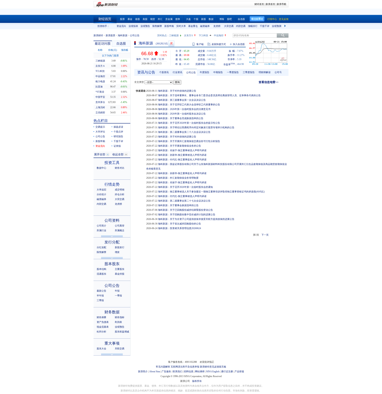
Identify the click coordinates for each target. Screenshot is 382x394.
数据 (211, 19)
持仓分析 (119, 194)
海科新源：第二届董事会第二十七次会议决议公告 (184, 200)
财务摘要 (101, 317)
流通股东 (101, 273)
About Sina (154, 371)
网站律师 (200, 371)
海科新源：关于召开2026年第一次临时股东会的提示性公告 (189, 123)
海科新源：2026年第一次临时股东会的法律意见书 (184, 109)
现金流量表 (103, 326)
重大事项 (112, 343)
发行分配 (112, 242)
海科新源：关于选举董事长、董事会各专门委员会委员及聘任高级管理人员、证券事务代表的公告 (209, 95)
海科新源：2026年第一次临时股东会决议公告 (182, 113)
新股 (203, 19)
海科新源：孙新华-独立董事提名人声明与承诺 (182, 173)
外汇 (160, 19)
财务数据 (112, 312)
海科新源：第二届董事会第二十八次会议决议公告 (184, 132)
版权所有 (197, 381)
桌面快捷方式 (218, 44)
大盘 (188, 19)
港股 (137, 19)
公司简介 (101, 225)
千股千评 (264, 26)
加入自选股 (239, 44)
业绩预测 (276, 26)
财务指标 (119, 317)
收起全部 (118, 154)
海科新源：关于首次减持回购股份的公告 (179, 223)
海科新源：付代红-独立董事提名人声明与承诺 (182, 159)
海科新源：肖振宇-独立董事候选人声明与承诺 (182, 150)
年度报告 (204, 72)
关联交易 (119, 348)
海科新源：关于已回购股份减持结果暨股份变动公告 (185, 210)
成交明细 (119, 189)
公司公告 (100, 136)
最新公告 (101, 290)
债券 (177, 19)
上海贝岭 (100, 107)
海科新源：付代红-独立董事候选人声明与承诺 (182, 196)
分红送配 (101, 247)
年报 (117, 290)
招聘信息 (188, 371)
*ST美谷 (100, 91)
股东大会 (101, 348)
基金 (130, 19)
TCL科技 (203, 35)
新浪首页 (270, 4)
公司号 (278, 72)
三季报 (100, 300)
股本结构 (101, 269)
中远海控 (218, 35)
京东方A (188, 35)
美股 (145, 19)
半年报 (100, 295)
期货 (152, 19)
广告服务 (166, 371)
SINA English (212, 371)
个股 (196, 19)
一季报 (118, 295)
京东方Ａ (100, 66)
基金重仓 (193, 26)
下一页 (265, 234)
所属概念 (119, 230)
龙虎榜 (216, 26)
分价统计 (101, 194)
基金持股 (119, 273)
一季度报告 (233, 72)
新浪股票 (110, 35)
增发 (117, 252)
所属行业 (101, 230)
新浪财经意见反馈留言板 (213, 366)
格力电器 (100, 81)
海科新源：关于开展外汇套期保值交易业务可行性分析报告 (189, 141)
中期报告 (218, 72)
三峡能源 (174, 35)
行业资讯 (177, 72)
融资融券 (205, 26)
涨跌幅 (124, 50)
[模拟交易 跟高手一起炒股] (171, 43)
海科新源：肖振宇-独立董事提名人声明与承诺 (182, 182)
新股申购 (169, 26)
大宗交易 (229, 26)
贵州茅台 (100, 102)
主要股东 (119, 269)
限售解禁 (157, 26)
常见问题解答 (163, 366)
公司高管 (119, 225)
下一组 (285, 26)
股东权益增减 (122, 331)
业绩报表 (133, 26)
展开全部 (99, 154)
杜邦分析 (101, 331)
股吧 (229, 19)
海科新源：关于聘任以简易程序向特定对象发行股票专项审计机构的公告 (196, 127)
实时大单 (181, 26)
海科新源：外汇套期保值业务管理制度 (178, 177)
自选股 (241, 19)
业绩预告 (145, 26)
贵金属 (168, 19)
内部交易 (241, 26)
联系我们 (177, 371)
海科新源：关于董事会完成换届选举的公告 (180, 118)
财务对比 (119, 168)
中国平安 (100, 97)
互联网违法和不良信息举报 (185, 366)
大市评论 (100, 131)
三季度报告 (249, 72)
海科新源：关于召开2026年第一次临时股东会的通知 (185, 187)
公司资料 (112, 220)
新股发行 (119, 247)
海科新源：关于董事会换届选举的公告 (178, 205)
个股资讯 (164, 72)
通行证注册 (227, 371)
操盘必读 (118, 126)
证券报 (117, 146)
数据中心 (101, 168)
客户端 (200, 44)
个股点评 (118, 131)
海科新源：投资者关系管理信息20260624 (179, 228)
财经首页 (259, 4)
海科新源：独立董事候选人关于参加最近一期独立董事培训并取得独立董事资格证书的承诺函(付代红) (211, 191)
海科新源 (122, 35)
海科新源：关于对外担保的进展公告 (177, 90)
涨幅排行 (252, 26)
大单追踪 (101, 189)
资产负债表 (103, 322)
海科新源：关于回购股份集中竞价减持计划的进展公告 (186, 214)
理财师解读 (265, 72)
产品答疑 (239, 371)
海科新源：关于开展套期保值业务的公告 (179, 145)
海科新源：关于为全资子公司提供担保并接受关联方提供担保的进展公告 (196, 219)
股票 (122, 19)
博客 (221, 19)
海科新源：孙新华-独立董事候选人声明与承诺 (182, 155)
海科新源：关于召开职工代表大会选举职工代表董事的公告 (189, 104)
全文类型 (139, 82)
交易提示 (100, 126)
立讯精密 (100, 112)
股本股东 (112, 264)
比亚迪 (99, 86)
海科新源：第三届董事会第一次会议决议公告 (182, 100)
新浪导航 (281, 4)
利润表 (118, 322)
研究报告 (118, 136)
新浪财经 (98, 35)
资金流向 (121, 26)
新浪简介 (143, 371)
